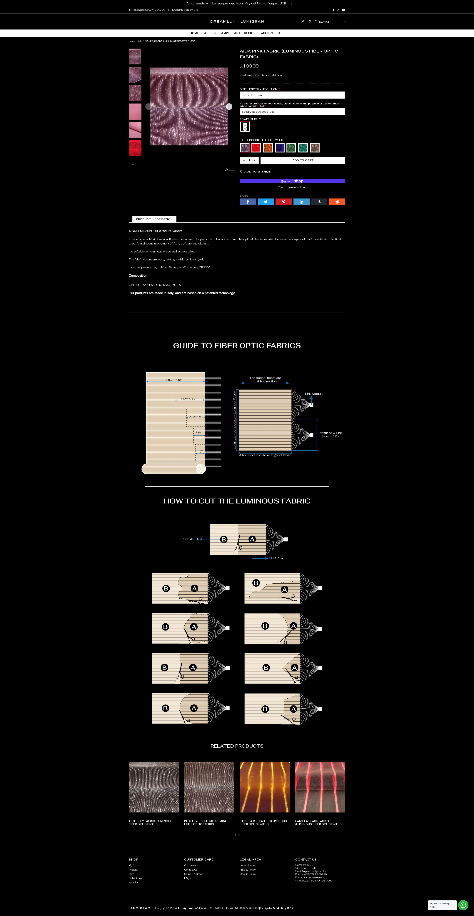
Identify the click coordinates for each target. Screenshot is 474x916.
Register (133, 869)
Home (132, 41)
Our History (191, 865)
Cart (131, 874)
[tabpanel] (265, 794)
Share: (244, 195)
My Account (136, 865)
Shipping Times (193, 874)
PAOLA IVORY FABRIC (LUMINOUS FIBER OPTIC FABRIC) (208, 823)
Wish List (134, 882)
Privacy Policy (248, 869)
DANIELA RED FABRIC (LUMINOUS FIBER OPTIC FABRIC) (263, 823)
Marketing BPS (283, 908)
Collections (135, 878)
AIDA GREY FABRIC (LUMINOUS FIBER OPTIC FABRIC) (150, 823)
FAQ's (187, 878)
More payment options (292, 187)
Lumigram (237, 21)
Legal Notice (247, 865)
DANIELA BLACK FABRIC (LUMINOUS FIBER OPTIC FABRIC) (319, 823)
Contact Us (191, 869)
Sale (139, 41)
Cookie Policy (248, 874)
